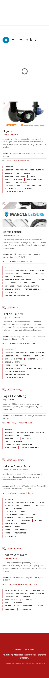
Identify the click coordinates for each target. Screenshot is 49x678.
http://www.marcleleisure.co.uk (19, 261)
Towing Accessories (14, 191)
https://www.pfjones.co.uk (18, 160)
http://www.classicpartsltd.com (20, 493)
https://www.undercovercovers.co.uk (22, 584)
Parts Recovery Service (15, 533)
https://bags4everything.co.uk (19, 423)
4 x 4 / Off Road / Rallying (17, 591)
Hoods (40, 606)
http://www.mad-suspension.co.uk (21, 343)
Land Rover (10, 609)
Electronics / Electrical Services (20, 283)
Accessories (10, 167)
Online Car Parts (34, 179)
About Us (29, 649)
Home (18, 649)
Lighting (26, 521)
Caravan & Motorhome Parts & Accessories (24, 280)
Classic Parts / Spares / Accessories (21, 515)
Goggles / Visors (25, 518)
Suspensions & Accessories (17, 295)
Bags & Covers (11, 438)
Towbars (28, 188)
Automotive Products (15, 176)
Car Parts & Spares (13, 179)
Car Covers (27, 438)
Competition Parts (35, 359)
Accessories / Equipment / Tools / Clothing (24, 170)
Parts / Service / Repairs (16, 182)
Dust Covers (10, 447)
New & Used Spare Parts (15, 524)
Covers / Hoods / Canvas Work (18, 444)
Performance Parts (13, 185)
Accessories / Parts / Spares (17, 173)
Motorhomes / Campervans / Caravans (22, 286)
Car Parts (34, 176)
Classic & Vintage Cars (15, 511)
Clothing (9, 518)
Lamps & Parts (11, 521)
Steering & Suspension (15, 371)
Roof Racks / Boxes (35, 185)
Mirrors (38, 521)
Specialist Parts (12, 188)
